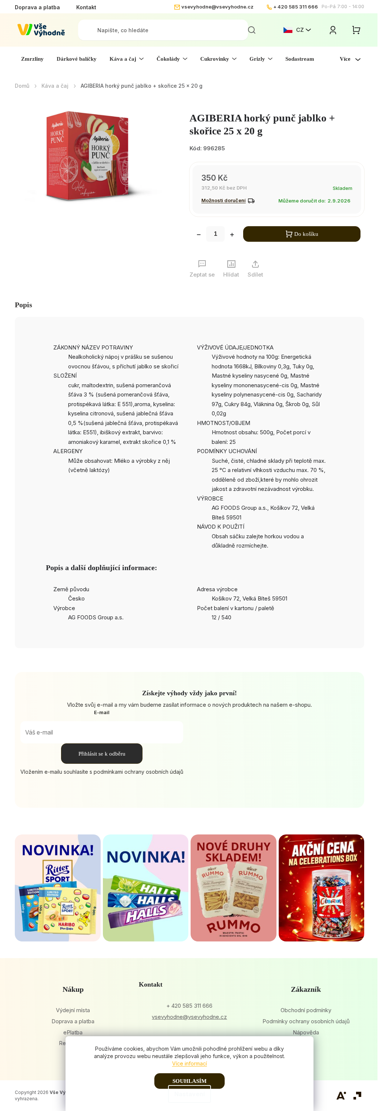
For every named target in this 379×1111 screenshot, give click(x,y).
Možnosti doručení (223, 200)
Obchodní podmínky (306, 1010)
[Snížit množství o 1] (198, 235)
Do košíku (306, 234)
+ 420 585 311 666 (295, 7)
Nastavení (189, 1094)
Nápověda (306, 1032)
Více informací (189, 1063)
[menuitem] (32, 59)
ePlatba (73, 1032)
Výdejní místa (73, 1010)
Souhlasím (189, 1081)
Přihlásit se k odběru (101, 754)
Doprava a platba (37, 7)
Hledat (251, 30)
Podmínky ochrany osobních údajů (306, 1021)
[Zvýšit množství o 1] (232, 235)
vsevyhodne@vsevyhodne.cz (217, 7)
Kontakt (86, 7)
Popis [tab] (23, 305)
